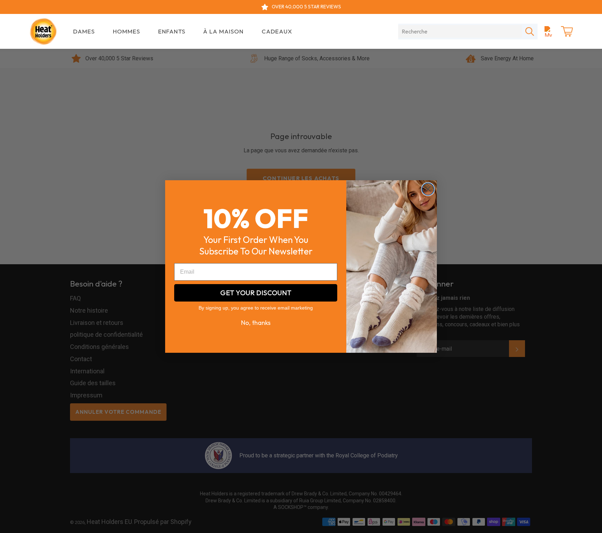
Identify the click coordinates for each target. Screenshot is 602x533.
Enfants (171, 31)
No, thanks (256, 323)
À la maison (223, 31)
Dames (84, 31)
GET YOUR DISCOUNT (256, 292)
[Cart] (567, 31)
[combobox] (460, 31)
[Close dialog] (428, 189)
